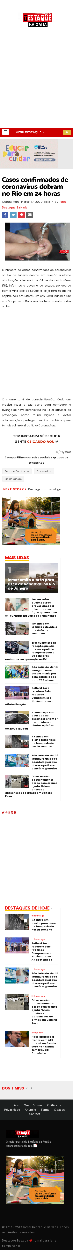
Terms (45, 1109)
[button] (5, 132)
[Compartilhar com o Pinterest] (21, 215)
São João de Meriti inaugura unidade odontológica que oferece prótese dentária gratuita (45, 762)
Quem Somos (33, 1105)
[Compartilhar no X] (13, 215)
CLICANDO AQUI (41, 441)
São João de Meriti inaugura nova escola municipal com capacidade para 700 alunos (45, 673)
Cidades (59, 1109)
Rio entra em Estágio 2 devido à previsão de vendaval (44, 628)
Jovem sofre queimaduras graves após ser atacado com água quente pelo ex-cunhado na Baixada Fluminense (31, 607)
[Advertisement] (36, 90)
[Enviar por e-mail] (29, 215)
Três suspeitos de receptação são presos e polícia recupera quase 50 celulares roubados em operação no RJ (30, 651)
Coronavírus (44, 471)
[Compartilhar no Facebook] (5, 215)
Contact (34, 1114)
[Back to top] (63, 1240)
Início (15, 1105)
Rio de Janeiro (13, 479)
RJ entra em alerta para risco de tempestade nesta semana (44, 741)
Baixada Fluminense (17, 471)
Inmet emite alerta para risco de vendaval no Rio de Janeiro (31, 584)
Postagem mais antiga (44, 489)
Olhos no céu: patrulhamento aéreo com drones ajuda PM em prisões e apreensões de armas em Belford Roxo (31, 786)
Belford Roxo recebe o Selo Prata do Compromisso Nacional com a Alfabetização (29, 696)
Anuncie (30, 1109)
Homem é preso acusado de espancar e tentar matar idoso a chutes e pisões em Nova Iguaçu (31, 720)
